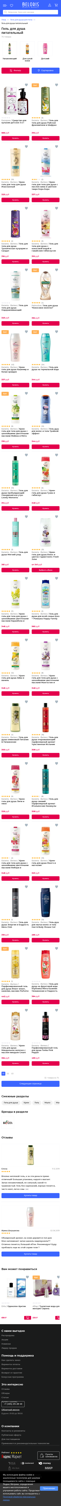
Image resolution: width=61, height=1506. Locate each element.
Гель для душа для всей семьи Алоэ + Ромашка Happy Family (46, 616)
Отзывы (5, 1389)
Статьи (5, 1398)
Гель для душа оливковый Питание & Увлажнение (15, 739)
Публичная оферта (11, 1435)
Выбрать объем (45, 570)
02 (8, 1073)
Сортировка (47, 71)
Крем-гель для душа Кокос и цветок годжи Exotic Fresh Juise (45, 555)
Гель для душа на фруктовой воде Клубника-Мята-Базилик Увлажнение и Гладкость (45, 987)
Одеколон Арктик (13, 1306)
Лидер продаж (9, 1348)
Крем (26, 1103)
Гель (37, 1103)
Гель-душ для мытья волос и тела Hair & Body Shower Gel (45, 924)
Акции (4, 1340)
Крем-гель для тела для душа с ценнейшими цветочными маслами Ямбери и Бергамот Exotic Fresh (15, 865)
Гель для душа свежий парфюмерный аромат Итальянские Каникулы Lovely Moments (45, 803)
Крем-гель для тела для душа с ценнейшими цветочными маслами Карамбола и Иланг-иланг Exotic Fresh (15, 618)
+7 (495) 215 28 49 (13, 1404)
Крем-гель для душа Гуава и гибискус (43, 493)
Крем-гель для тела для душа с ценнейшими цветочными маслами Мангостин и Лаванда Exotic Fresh (45, 680)
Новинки (6, 1344)
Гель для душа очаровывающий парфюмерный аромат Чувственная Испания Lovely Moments (45, 742)
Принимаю (49, 1488)
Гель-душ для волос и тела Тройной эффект (45, 431)
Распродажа (7, 1336)
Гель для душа (11, 1103)
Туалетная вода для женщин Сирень (46, 1307)
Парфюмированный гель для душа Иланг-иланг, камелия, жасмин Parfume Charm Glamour (15, 988)
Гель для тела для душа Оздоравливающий (14, 308)
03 (12, 1073)
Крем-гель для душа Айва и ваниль (13, 678)
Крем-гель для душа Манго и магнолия (44, 863)
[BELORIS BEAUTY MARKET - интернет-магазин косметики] (30, 5)
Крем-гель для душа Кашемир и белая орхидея (15, 369)
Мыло (47, 1103)
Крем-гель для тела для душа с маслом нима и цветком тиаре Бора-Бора (45, 185)
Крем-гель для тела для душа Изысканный (13, 184)
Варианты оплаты (10, 1364)
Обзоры (5, 1393)
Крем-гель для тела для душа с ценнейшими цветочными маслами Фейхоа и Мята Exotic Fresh (15, 433)
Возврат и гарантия (11, 1373)
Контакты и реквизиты (13, 1431)
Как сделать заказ (10, 1360)
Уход (3, 20)
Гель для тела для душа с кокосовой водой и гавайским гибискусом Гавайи (45, 248)
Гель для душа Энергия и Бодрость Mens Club (15, 924)
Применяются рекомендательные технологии (25, 1443)
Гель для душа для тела (21, 20)
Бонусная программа (12, 1377)
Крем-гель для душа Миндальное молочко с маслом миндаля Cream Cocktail (13, 1050)
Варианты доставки (11, 1369)
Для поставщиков (10, 1439)
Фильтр (17, 71)
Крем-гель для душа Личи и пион (13, 801)
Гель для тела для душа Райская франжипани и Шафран (45, 123)
